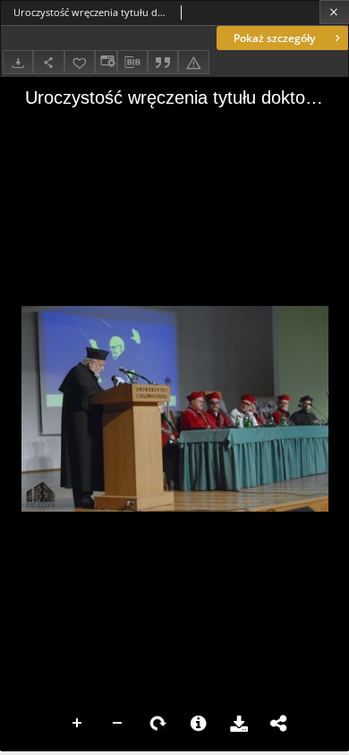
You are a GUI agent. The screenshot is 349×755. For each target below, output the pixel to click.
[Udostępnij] (48, 62)
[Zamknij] (334, 12)
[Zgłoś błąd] (193, 62)
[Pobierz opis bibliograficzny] (132, 62)
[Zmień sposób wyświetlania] (105, 62)
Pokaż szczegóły (274, 38)
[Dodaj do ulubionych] (79, 62)
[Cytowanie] (163, 62)
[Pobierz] (18, 62)
